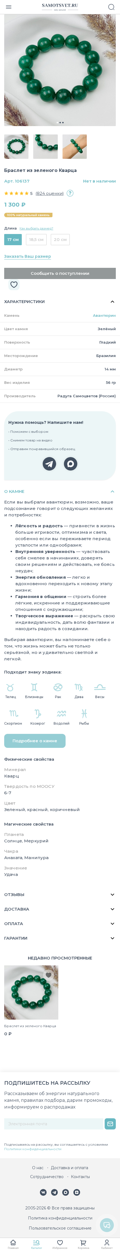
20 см (60, 239)
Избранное (60, 1247)
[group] (60, 70)
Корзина (83, 1247)
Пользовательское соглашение (60, 1228)
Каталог (36, 1247)
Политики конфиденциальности (32, 1149)
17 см (13, 239)
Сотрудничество (47, 1176)
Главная (13, 1247)
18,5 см (36, 239)
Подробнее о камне (35, 740)
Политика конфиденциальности (60, 1218)
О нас (38, 1167)
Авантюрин (104, 315)
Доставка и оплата (69, 1167)
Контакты (80, 1176)
